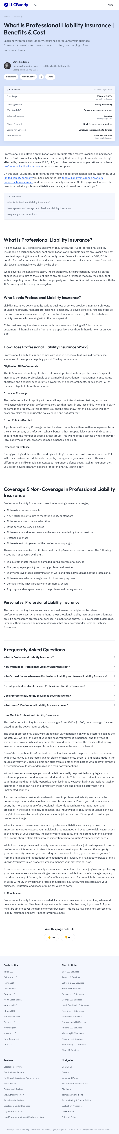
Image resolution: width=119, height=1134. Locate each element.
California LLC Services (73, 982)
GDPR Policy (68, 1111)
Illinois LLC (9, 1011)
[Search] (35, 4)
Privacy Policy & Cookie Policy (76, 1100)
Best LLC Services (70, 971)
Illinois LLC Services (72, 1016)
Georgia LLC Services (72, 999)
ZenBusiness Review (14, 1072)
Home (6, 16)
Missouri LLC (10, 1033)
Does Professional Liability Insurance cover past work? (37, 695)
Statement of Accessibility (75, 1083)
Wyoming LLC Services (73, 1033)
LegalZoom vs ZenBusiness (17, 1105)
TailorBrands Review (14, 1100)
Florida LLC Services (72, 988)
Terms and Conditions (72, 1094)
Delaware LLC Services (73, 994)
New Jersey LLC (11, 1039)
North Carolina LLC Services (75, 1005)
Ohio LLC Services (70, 1050)
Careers (65, 1072)
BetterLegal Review (13, 1089)
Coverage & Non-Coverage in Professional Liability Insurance (39, 208)
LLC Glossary (16, 16)
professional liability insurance (22, 166)
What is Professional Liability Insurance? (29, 657)
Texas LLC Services (71, 977)
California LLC (10, 977)
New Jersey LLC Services (74, 1044)
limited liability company (18, 178)
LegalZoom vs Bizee (13, 1111)
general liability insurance (77, 178)
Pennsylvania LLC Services (75, 1022)
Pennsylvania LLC (12, 1016)
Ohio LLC (8, 1044)
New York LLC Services (73, 1011)
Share (50, 76)
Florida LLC (9, 982)
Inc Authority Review (14, 1094)
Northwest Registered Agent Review (21, 1078)
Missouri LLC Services (72, 1039)
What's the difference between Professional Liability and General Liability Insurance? (55, 676)
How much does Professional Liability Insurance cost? (37, 666)
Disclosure (11, 76)
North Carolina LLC (13, 999)
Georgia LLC (9, 994)
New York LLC (10, 1005)
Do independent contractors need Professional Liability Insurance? (44, 686)
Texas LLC (8, 971)
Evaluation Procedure (72, 1105)
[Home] (16, 4)
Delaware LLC (10, 988)
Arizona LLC (9, 1022)
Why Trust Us (28, 76)
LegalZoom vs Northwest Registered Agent (24, 1117)
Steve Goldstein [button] (21, 61)
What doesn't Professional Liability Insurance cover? (36, 705)
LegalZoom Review (13, 1066)
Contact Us (67, 1066)
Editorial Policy (69, 1117)
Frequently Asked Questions (22, 214)
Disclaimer (67, 1089)
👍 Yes (51, 937)
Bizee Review (10, 1083)
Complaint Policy (70, 1078)
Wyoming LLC (10, 1027)
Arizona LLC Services (72, 1027)
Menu (110, 4)
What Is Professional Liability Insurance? (28, 202)
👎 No (68, 937)
